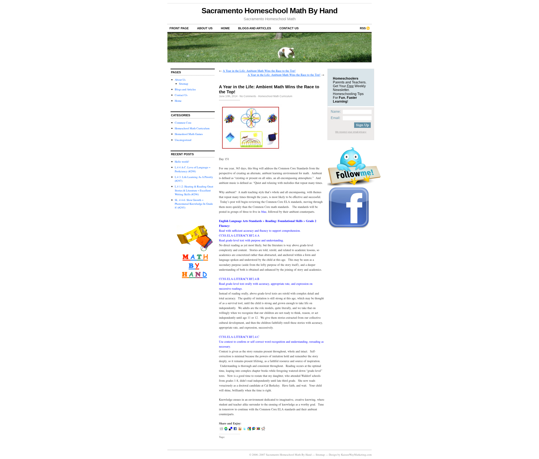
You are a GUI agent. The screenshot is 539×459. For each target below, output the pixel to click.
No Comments (248, 96)
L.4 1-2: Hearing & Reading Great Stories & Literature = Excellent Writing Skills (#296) (194, 190)
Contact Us (289, 28)
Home (225, 28)
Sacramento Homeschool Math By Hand (269, 10)
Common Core (183, 122)
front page (179, 28)
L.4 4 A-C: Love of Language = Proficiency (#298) (192, 169)
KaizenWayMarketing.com (356, 454)
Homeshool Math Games (189, 134)
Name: (336, 111)
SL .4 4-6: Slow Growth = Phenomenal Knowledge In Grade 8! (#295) (194, 203)
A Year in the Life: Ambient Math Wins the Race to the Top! (259, 71)
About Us (204, 28)
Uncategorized (183, 140)
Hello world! (182, 161)
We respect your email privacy (350, 132)
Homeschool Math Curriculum (192, 128)
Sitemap (183, 84)
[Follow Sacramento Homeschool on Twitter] (354, 185)
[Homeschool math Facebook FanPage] (349, 228)
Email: (335, 118)
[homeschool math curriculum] (195, 287)
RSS (363, 28)
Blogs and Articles (254, 28)
